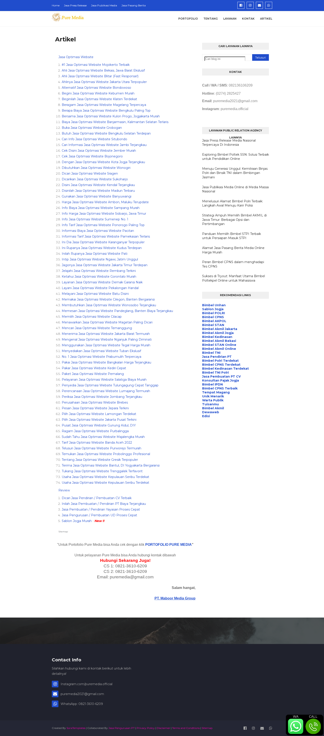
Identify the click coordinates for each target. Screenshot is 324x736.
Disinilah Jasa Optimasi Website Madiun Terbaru (98, 191)
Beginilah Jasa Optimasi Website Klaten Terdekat (99, 99)
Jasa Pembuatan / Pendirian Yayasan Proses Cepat (101, 509)
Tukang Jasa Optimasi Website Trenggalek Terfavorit (102, 471)
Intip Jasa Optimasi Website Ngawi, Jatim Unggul (100, 259)
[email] (259, 5)
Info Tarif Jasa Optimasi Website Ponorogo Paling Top (103, 225)
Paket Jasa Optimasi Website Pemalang (93, 374)
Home (56, 5)
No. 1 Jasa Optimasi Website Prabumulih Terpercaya (101, 357)
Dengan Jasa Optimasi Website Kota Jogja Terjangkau (103, 162)
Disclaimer (163, 728)
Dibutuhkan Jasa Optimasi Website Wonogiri (96, 168)
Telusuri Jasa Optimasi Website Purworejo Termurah (101, 448)
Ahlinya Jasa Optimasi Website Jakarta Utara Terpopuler (104, 82)
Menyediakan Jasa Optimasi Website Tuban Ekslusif (101, 351)
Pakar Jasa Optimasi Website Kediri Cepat (94, 368)
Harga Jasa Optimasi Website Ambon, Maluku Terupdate (105, 202)
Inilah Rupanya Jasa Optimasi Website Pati (94, 254)
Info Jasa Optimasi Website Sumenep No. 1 (95, 219)
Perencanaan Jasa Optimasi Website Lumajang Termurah (106, 391)
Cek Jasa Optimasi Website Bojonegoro (92, 156)
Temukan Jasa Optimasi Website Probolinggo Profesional (106, 454)
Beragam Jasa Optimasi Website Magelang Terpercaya (104, 105)
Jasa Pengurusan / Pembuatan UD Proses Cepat (99, 515)
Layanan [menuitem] (229, 18)
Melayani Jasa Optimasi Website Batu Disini (95, 294)
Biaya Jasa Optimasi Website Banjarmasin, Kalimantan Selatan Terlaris (115, 122)
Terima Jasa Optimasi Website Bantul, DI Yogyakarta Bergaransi (111, 465)
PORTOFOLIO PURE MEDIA (168, 544)
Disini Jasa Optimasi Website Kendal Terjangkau (98, 185)
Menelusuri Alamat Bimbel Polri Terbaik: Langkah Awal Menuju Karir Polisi (232, 203)
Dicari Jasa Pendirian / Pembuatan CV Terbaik (97, 498)
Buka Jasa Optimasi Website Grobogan (92, 128)
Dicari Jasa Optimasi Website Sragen (90, 173)
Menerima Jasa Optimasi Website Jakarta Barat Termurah (106, 334)
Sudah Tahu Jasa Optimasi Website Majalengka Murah (103, 437)
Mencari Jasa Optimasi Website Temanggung (97, 328)
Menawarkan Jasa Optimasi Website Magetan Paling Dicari (107, 322)
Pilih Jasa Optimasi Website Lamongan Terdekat (99, 414)
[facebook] (240, 5)
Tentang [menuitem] (210, 18)
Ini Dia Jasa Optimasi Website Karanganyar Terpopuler (103, 242)
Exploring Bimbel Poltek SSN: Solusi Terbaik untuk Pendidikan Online (235, 157)
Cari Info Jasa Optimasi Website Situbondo (94, 139)
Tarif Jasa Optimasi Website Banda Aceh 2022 (97, 443)
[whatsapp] (268, 5)
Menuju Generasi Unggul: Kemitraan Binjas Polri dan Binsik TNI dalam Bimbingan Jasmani (235, 173)
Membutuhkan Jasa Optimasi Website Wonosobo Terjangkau (109, 305)
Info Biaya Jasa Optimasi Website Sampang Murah (101, 208)
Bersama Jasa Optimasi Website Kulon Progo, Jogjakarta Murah (111, 116)
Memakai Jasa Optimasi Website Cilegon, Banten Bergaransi (108, 299)
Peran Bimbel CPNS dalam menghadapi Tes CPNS (233, 264)
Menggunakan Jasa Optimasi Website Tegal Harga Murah (106, 345)
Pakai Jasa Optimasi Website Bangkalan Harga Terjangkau (106, 362)
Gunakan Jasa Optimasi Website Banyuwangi (96, 196)
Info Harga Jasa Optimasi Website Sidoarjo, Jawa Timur (104, 214)
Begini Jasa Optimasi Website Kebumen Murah (98, 93)
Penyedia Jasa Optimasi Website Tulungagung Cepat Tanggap (110, 385)
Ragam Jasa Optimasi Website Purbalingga (95, 431)
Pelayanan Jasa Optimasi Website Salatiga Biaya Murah (104, 380)
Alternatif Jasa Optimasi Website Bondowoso (96, 88)
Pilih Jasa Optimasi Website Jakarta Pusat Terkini (99, 420)
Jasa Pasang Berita (133, 5)
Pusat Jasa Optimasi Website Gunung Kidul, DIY (99, 425)
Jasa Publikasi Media (104, 5)
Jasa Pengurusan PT (121, 728)
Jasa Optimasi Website (75, 57)
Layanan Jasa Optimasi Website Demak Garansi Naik (102, 282)
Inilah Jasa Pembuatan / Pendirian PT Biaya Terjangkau (104, 504)
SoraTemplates (76, 728)
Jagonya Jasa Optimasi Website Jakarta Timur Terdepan (104, 265)
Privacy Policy (146, 728)
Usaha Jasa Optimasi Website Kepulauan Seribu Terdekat (105, 477)
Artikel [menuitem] (266, 18)
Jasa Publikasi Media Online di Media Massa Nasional (235, 189)
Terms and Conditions (186, 728)
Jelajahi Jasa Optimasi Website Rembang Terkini (99, 271)
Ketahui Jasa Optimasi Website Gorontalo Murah (99, 277)
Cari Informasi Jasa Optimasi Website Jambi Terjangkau (104, 145)
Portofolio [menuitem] (188, 18)
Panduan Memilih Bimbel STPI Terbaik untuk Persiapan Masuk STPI (231, 236)
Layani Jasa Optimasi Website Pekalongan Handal (100, 288)
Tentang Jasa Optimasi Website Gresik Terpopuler (100, 460)
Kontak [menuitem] (248, 18)
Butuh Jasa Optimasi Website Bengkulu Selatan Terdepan (106, 133)
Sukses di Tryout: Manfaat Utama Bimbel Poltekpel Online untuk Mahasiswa (233, 278)
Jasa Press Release (75, 5)
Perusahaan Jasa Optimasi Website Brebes (95, 402)
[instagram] (250, 5)
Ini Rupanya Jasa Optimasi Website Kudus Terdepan (102, 248)
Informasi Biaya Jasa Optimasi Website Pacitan (98, 231)
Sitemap (63, 531)
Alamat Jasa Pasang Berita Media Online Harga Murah (233, 250)
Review (64, 490)
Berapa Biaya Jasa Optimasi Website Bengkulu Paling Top (106, 111)
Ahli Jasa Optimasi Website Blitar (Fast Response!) (100, 76)
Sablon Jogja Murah (77, 521)
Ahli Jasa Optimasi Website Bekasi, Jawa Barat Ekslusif (103, 70)
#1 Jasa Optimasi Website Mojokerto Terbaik (96, 65)
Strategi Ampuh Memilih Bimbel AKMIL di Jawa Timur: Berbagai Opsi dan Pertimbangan (234, 219)
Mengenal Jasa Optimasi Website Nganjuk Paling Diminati (107, 339)
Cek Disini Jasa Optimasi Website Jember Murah (99, 151)
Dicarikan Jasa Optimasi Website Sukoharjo (95, 179)
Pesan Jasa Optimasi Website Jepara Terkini (95, 408)
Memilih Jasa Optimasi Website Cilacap (92, 317)
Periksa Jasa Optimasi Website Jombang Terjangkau (102, 397)
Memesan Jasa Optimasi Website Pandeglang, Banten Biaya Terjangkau (117, 311)
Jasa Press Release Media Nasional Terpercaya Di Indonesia (229, 142)
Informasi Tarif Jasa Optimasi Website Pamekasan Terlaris (106, 236)
